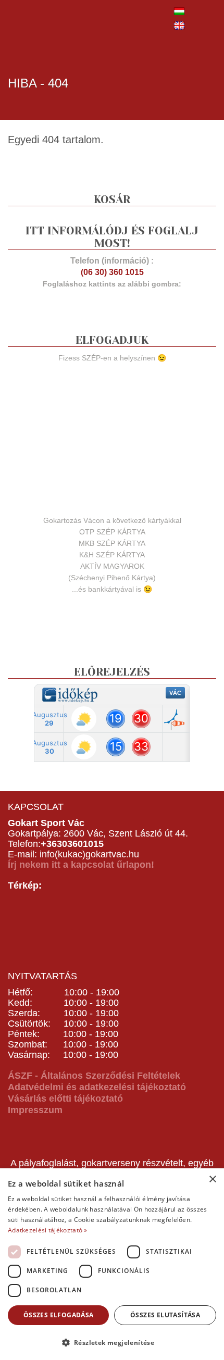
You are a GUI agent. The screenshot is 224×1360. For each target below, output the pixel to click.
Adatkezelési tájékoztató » (48, 1230)
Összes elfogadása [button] (58, 1315)
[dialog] (112, 1264)
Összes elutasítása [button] (165, 1315)
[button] (112, 1342)
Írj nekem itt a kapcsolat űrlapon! (81, 864)
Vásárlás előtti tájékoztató (65, 1098)
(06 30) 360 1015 (112, 272)
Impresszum (35, 1110)
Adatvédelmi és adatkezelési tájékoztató (97, 1087)
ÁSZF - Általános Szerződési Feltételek (94, 1075)
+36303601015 (72, 844)
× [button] (212, 1179)
